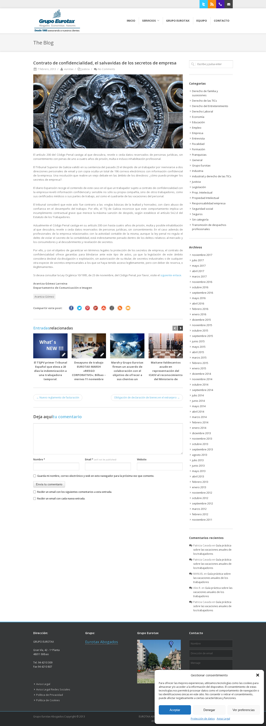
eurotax (68, 69)
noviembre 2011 (202, 519)
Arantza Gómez (44, 296)
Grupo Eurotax (201, 165)
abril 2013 (198, 476)
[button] (258, 675)
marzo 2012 (199, 509)
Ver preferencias (244, 710)
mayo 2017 (199, 265)
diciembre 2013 (201, 433)
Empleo (196, 127)
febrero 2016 (200, 309)
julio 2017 (198, 260)
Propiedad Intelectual (205, 198)
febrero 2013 (200, 482)
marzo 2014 (199, 417)
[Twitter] (204, 4)
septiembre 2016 (202, 293)
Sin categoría (200, 219)
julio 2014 (198, 395)
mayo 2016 (199, 298)
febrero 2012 (200, 514)
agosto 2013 (199, 455)
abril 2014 (198, 411)
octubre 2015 (200, 330)
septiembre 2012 (202, 503)
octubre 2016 (200, 287)
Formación (198, 149)
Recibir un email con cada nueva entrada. (61, 498)
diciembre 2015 (201, 320)
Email (100, 459)
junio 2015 (198, 341)
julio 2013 (198, 460)
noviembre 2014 (202, 379)
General (197, 160)
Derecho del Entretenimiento (210, 106)
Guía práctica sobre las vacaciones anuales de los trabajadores (212, 550)
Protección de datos (203, 718)
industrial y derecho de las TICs (211, 176)
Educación (198, 122)
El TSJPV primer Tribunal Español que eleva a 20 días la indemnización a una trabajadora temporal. (50, 371)
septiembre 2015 (202, 336)
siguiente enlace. (171, 275)
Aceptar (175, 710)
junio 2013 (198, 465)
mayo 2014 (199, 406)
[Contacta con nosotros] (228, 4)
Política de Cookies (48, 700)
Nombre (39, 459)
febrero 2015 (200, 363)
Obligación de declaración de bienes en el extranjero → (147, 397)
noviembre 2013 (202, 438)
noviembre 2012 (202, 492)
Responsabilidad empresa (208, 203)
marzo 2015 (199, 357)
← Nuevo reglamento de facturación (57, 397)
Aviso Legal (223, 718)
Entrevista (198, 138)
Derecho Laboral (202, 111)
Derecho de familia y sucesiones (205, 93)
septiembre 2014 (202, 390)
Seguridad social (202, 209)
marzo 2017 (199, 276)
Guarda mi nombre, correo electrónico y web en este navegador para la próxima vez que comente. (95, 476)
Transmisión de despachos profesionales (209, 227)
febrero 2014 (200, 422)
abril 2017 (198, 271)
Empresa (197, 133)
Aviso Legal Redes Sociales (53, 689)
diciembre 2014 (201, 374)
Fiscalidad (198, 144)
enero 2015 (199, 368)
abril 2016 (198, 303)
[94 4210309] (220, 4)
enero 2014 (199, 428)
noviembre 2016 (202, 282)
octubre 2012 (200, 498)
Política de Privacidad (49, 695)
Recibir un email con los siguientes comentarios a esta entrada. (74, 492)
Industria (197, 171)
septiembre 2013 (202, 449)
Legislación (199, 187)
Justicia (85, 69)
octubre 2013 (200, 444)
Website (142, 459)
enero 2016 (199, 314)
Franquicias (199, 155)
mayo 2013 (199, 471)
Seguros (197, 214)
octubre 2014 (200, 384)
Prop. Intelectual (202, 192)
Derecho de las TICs (204, 100)
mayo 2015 (199, 347)
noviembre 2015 (202, 325)
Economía (198, 117)
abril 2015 (198, 352)
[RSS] (212, 4)
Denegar (209, 710)
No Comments (106, 69)
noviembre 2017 (202, 255)
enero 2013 (199, 487)
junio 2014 (198, 401)
